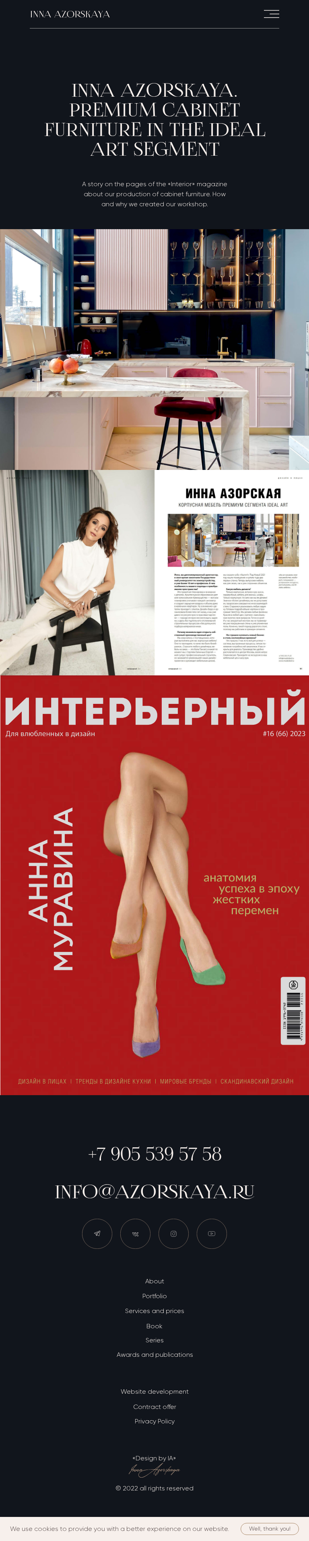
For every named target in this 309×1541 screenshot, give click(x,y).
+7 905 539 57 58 (155, 1154)
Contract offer (154, 1407)
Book (154, 1326)
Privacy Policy (155, 1421)
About (154, 1281)
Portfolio (154, 1296)
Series (155, 1340)
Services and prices (154, 1311)
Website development (155, 1391)
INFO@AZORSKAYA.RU (155, 1192)
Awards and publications (155, 1354)
